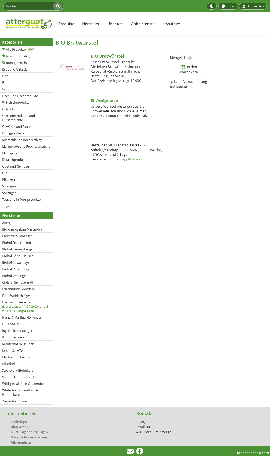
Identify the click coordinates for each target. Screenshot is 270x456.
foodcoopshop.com (253, 452)
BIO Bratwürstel (107, 56)
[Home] (27, 24)
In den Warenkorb (189, 69)
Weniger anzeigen (110, 100)
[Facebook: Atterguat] (139, 452)
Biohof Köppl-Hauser (125, 159)
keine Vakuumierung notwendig (188, 84)
